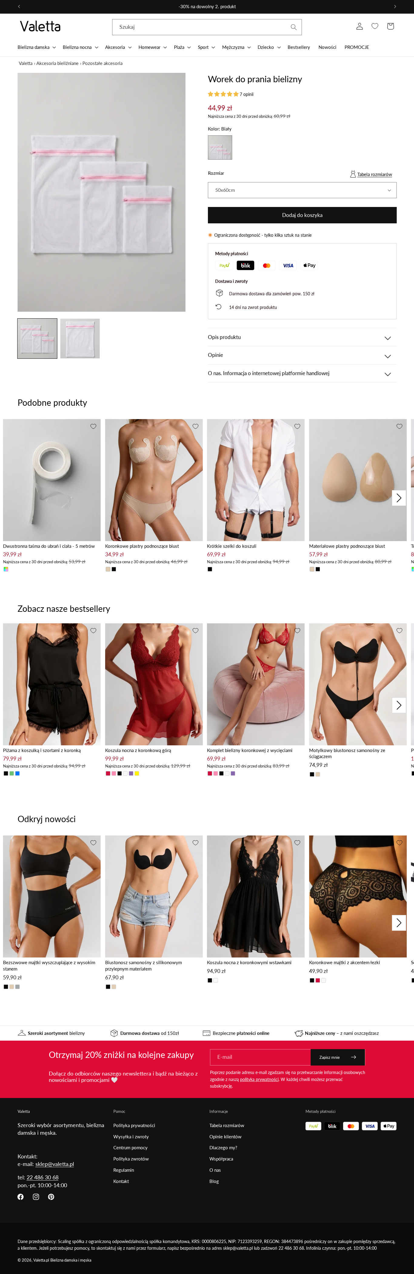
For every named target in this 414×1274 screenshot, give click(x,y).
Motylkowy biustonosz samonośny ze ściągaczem (347, 753)
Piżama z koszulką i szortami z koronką (42, 750)
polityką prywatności (259, 1079)
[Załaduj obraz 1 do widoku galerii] (37, 338)
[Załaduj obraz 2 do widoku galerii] (80, 338)
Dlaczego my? (223, 1147)
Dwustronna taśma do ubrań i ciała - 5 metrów (49, 546)
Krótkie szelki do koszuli (231, 546)
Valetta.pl (41, 1260)
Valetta (25, 63)
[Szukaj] (294, 27)
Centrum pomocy (130, 1147)
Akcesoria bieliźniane (57, 63)
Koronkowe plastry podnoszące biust (142, 546)
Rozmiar (216, 173)
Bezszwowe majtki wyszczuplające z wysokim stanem (49, 965)
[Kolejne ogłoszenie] (395, 6)
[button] (36, 47)
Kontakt (121, 1181)
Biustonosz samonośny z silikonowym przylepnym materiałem (143, 965)
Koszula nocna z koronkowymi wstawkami (249, 962)
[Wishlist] (375, 26)
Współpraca (221, 1158)
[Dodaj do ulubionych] (93, 426)
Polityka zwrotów (131, 1158)
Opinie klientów (225, 1136)
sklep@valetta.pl (54, 1163)
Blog (214, 1181)
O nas (215, 1170)
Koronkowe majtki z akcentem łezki (344, 962)
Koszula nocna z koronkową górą (138, 750)
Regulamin (123, 1170)
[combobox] (207, 27)
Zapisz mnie (329, 1057)
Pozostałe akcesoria (102, 63)
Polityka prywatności (134, 1125)
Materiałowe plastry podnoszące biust (347, 546)
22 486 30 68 (42, 1177)
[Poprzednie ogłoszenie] (18, 6)
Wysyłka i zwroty (131, 1136)
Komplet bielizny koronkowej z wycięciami (249, 750)
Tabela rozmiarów (374, 174)
